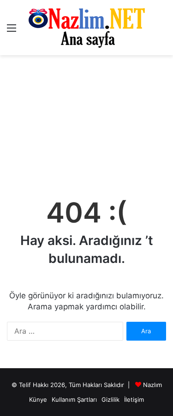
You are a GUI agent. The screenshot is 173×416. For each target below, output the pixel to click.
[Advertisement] (86, 121)
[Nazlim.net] (86, 27)
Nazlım (152, 384)
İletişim (134, 399)
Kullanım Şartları (74, 399)
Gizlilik (110, 399)
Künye (38, 399)
